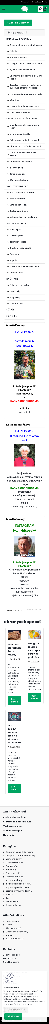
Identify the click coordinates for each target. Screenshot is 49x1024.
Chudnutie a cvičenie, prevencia (26, 146)
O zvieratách (16, 303)
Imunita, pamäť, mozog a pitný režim (25, 126)
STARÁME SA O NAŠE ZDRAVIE (21, 118)
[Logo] (24, 8)
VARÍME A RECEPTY (16, 223)
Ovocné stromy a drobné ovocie (26, 45)
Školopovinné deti (19, 211)
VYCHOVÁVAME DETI (17, 186)
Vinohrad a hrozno (19, 57)
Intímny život (16, 167)
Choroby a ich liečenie (21, 161)
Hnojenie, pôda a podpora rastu (26, 94)
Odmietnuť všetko (16, 1010)
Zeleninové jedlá (18, 241)
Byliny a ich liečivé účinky (22, 69)
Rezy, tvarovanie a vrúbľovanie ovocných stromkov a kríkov (25, 86)
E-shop (18, 23)
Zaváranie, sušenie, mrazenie (24, 106)
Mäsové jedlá (16, 235)
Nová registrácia (40, 2)
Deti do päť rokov (18, 204)
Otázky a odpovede (20, 112)
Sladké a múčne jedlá (20, 248)
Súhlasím (13, 1016)
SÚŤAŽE (10, 309)
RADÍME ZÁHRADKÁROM (18, 38)
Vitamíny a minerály (20, 134)
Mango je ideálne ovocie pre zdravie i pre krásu (34, 650)
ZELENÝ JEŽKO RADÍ (14, 610)
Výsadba (14, 100)
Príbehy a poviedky (19, 285)
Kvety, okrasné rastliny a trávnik (26, 63)
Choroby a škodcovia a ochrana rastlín (26, 77)
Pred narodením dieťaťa (22, 192)
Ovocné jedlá (16, 272)
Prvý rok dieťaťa (17, 198)
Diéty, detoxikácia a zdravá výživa (23, 154)
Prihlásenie (25, 2)
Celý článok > (14, 700)
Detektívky (15, 291)
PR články (11, 316)
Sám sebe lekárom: (19, 180)
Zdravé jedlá (16, 229)
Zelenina (14, 51)
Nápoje (13, 260)
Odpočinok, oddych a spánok (24, 140)
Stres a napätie (17, 174)
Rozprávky (15, 297)
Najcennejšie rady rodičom (23, 217)
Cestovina (15, 254)
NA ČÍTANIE (12, 278)
